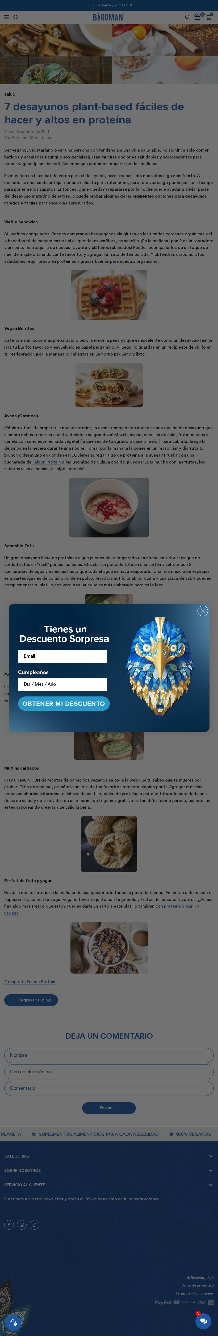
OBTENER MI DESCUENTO (64, 703)
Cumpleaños (33, 672)
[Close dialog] (202, 611)
